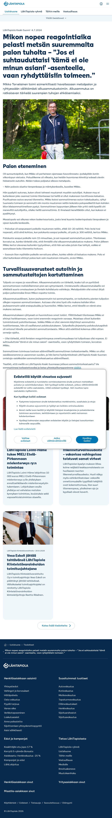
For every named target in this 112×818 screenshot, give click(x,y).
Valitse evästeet (25, 439)
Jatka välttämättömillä (56, 439)
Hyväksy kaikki (87, 439)
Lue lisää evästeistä (24, 428)
